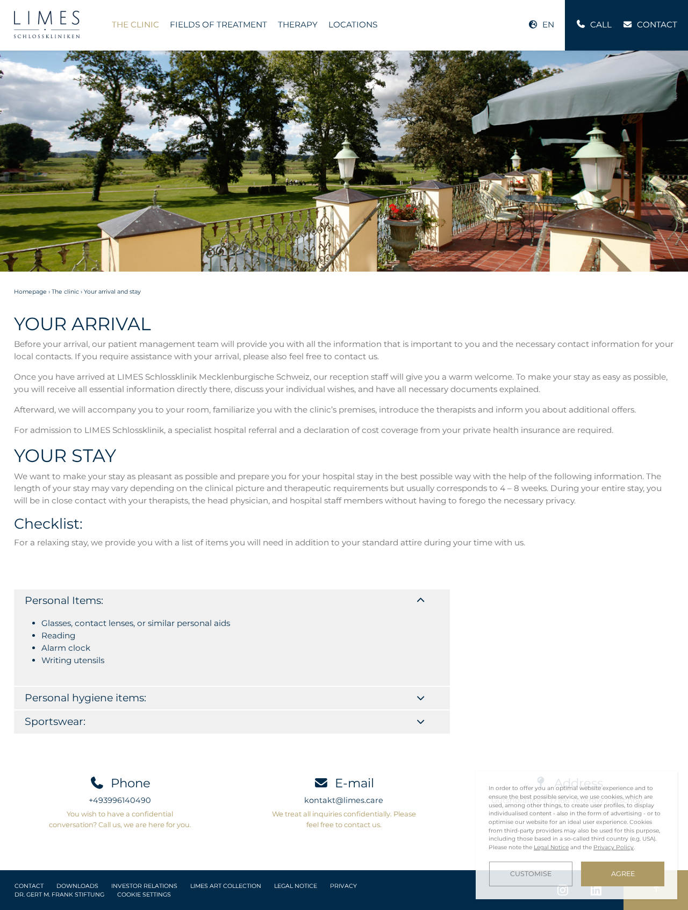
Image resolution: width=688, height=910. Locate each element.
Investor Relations (144, 886)
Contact (29, 886)
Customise (530, 874)
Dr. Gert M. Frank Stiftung (59, 894)
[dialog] (576, 835)
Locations (352, 24)
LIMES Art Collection (225, 886)
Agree (623, 874)
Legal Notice (295, 886)
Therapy (298, 24)
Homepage (30, 291)
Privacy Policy (613, 847)
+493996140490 (120, 800)
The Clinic (135, 24)
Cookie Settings (144, 894)
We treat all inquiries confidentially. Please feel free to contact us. (344, 818)
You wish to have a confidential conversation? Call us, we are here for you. (120, 818)
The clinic (65, 291)
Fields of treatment (218, 24)
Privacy (343, 886)
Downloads (77, 886)
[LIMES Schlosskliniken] (47, 24)
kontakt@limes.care (343, 800)
